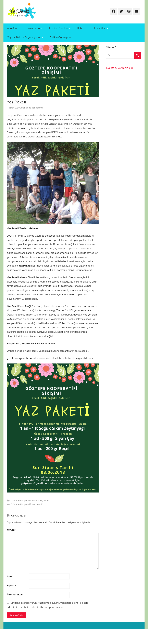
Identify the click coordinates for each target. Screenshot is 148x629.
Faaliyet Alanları (58, 28)
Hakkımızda (33, 28)
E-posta (12, 585)
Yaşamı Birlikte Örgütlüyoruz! (23, 37)
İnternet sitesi (15, 594)
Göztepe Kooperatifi (21, 500)
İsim (10, 576)
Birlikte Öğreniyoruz (61, 37)
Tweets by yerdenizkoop (119, 67)
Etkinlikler (99, 28)
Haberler (82, 28)
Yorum (11, 529)
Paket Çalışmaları (40, 500)
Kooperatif (37, 504)
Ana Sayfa (13, 28)
